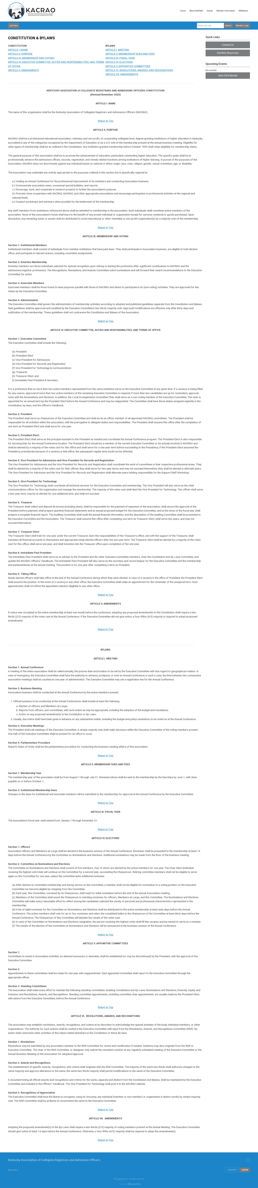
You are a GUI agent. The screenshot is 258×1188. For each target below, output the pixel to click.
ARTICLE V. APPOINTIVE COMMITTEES (127, 66)
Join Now (13, 25)
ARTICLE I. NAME (18, 49)
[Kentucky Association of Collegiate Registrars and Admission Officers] (31, 10)
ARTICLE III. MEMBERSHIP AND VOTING (31, 58)
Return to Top (105, 227)
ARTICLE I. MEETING (117, 49)
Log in (245, 1170)
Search (228, 25)
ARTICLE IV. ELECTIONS (119, 62)
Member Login (242, 25)
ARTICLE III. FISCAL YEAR (120, 58)
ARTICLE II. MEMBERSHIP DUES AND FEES (130, 53)
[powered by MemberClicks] (129, 1184)
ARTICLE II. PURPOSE (20, 53)
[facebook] (248, 1160)
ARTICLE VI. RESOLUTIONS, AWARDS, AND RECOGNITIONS (139, 70)
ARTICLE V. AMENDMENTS (23, 70)
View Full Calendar (227, 75)
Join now (231, 1170)
